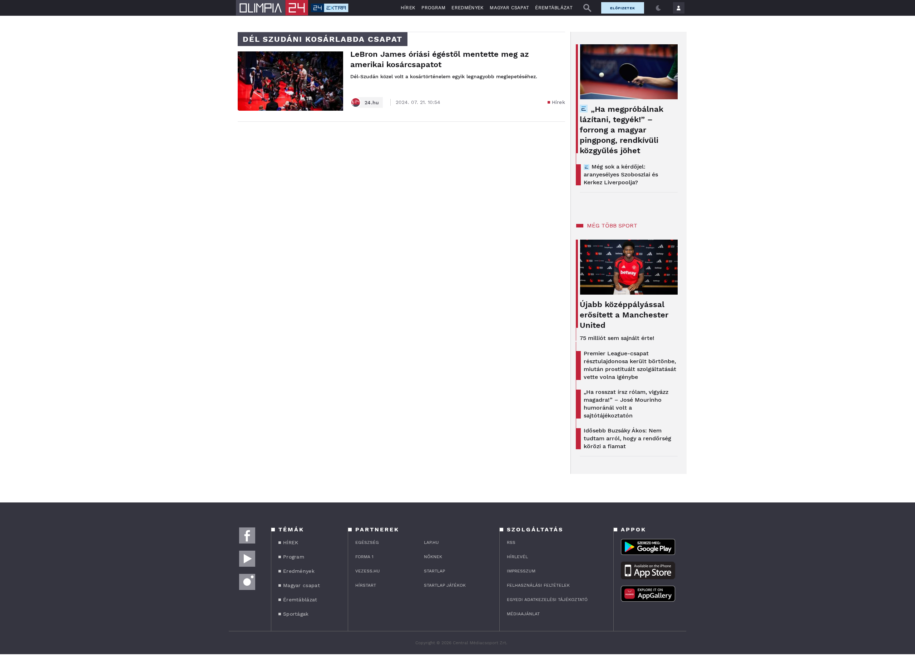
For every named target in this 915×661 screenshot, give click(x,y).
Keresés (587, 8)
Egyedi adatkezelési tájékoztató (547, 599)
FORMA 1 (364, 556)
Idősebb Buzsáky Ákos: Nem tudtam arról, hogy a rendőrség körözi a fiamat (627, 438)
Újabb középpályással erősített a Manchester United (624, 315)
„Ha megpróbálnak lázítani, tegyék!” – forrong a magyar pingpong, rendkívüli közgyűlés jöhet (621, 130)
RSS (511, 542)
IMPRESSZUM (521, 571)
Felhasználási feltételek (538, 585)
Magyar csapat (509, 7)
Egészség (367, 542)
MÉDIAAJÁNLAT (523, 613)
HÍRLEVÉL (517, 556)
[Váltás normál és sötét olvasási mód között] (658, 8)
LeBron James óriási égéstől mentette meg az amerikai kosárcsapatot (439, 59)
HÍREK (408, 7)
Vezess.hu (367, 571)
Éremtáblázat (554, 7)
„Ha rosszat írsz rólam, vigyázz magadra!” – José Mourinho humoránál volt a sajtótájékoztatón (626, 404)
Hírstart (365, 585)
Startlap (434, 571)
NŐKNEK (433, 556)
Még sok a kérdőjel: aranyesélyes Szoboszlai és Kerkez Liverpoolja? (621, 174)
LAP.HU (431, 542)
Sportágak (296, 614)
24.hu (372, 102)
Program (433, 7)
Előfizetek (622, 8)
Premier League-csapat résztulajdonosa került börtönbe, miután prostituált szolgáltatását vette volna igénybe (630, 365)
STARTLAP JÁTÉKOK (445, 585)
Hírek (558, 102)
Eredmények (467, 7)
